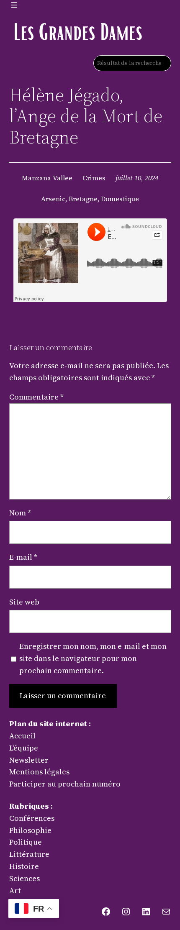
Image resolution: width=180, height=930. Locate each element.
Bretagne (83, 198)
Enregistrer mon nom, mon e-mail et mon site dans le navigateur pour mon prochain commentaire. (93, 658)
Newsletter (29, 760)
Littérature (29, 854)
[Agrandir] (134, 31)
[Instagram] (126, 912)
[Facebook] (106, 912)
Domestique (120, 198)
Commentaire (36, 397)
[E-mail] (166, 912)
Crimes (93, 177)
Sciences (24, 878)
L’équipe (23, 748)
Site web (24, 602)
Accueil (22, 735)
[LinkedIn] (146, 912)
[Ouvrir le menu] (14, 5)
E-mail (23, 557)
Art (15, 890)
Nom (20, 512)
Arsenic (53, 198)
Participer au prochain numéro (65, 784)
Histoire (24, 866)
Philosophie (30, 830)
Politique (25, 842)
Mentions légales (39, 771)
